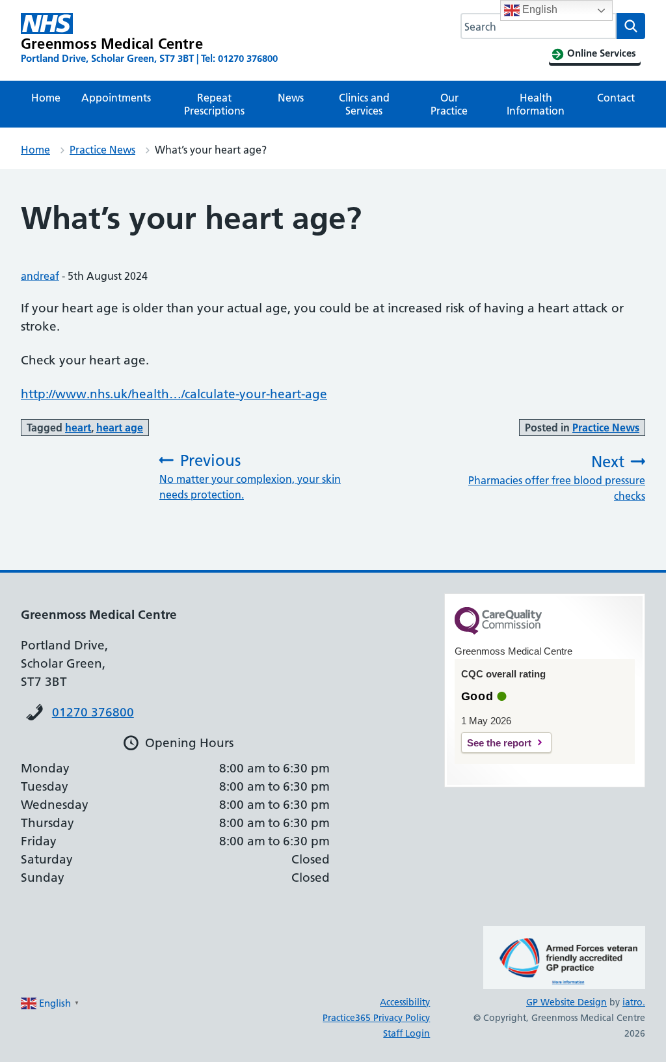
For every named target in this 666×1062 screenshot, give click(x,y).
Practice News (102, 149)
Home (45, 97)
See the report (499, 742)
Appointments (116, 97)
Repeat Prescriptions (214, 104)
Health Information (536, 104)
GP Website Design (566, 1002)
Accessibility (405, 1002)
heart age (119, 427)
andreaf (40, 275)
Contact (616, 97)
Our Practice (449, 104)
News (291, 97)
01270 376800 (93, 712)
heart (78, 427)
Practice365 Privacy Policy (376, 1018)
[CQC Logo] (498, 631)
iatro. (633, 1002)
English (538, 9)
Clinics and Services (364, 104)
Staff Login (406, 1033)
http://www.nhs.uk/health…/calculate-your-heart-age (174, 394)
